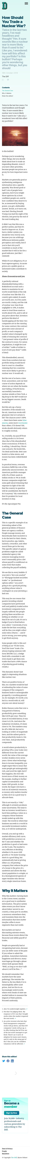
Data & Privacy (7, 1148)
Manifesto (5, 1153)
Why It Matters (6, 93)
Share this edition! (7, 96)
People (4, 1151)
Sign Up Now (11, 1113)
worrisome (22, 423)
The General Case (7, 90)
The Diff (14, 1157)
